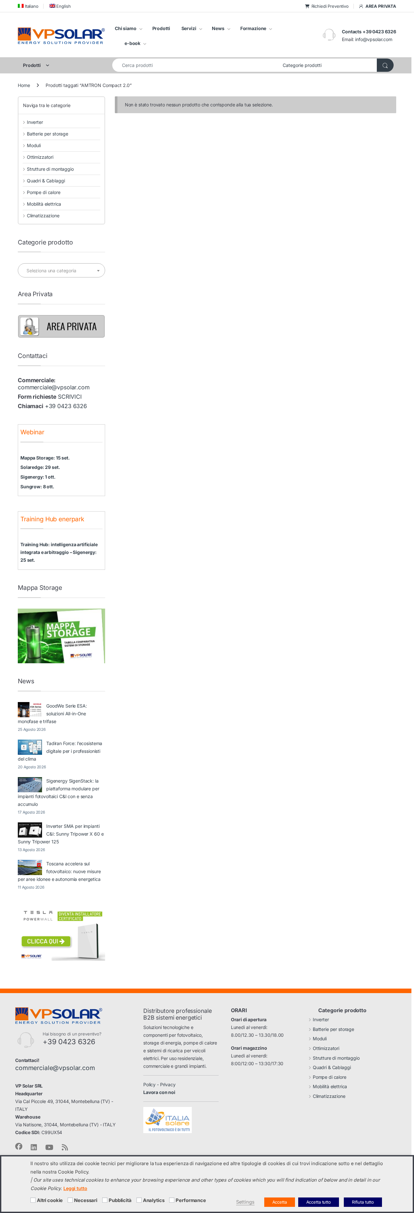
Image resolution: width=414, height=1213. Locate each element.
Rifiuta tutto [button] (363, 1202)
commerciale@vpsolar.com (54, 387)
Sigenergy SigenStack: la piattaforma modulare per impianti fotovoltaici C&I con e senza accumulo (58, 792)
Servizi (188, 28)
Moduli (34, 145)
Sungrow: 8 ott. (37, 486)
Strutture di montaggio (50, 169)
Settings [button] (245, 1202)
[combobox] (195, 65)
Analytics (154, 1200)
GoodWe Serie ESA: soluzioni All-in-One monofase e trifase (52, 713)
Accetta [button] (279, 1202)
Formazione (253, 28)
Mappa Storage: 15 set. (45, 457)
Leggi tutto (75, 1188)
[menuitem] (28, 6)
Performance (191, 1200)
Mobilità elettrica (44, 204)
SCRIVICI (70, 396)
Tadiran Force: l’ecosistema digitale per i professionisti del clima (60, 751)
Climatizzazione (43, 215)
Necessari (85, 1200)
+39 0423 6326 (66, 406)
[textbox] (61, 270)
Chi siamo (125, 28)
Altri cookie (50, 1200)
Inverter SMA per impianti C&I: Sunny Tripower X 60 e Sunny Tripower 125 (61, 833)
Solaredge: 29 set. (40, 467)
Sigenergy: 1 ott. (38, 477)
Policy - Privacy (159, 1084)
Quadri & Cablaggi (46, 180)
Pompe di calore (43, 192)
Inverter (35, 122)
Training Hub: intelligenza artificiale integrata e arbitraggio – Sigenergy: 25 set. (59, 552)
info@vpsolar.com (373, 39)
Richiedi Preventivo (330, 6)
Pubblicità (120, 1200)
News (218, 28)
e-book (132, 43)
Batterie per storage (47, 133)
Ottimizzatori (40, 157)
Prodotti (161, 28)
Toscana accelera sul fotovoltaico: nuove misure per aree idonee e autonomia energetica (59, 871)
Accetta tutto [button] (318, 1202)
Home (24, 85)
